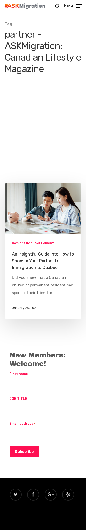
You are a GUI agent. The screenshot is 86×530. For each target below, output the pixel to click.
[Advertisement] (43, 138)
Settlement (44, 243)
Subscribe (24, 451)
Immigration (22, 243)
